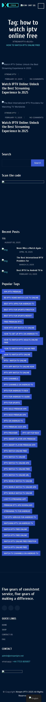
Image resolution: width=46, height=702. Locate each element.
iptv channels (11, 379)
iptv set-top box (30, 433)
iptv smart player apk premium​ (19, 439)
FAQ (3, 639)
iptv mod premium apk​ (15, 415)
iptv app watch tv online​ (16, 373)
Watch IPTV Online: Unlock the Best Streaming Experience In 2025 (20, 88)
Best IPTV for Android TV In (30, 270)
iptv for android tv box (16, 391)
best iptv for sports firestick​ (19, 310)
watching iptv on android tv (18, 523)
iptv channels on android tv (18, 385)
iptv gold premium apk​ (15, 409)
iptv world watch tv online (18, 481)
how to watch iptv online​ (17, 354)
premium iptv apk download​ (18, 505)
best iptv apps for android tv (19, 304)
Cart (31, 5)
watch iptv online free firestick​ (20, 541)
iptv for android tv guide (17, 397)
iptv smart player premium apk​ (19, 445)
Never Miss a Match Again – (30, 248)
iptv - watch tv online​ (15, 360)
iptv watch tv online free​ (17, 469)
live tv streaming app (15, 499)
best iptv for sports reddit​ (18, 316)
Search (6, 154)
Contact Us (7, 634)
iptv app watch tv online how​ (19, 366)
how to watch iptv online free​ (19, 348)
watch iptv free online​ (15, 535)
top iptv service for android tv (20, 517)
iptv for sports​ (12, 403)
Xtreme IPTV (10, 74)
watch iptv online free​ (15, 547)
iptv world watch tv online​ (18, 493)
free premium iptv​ (13, 322)
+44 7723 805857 (21, 661)
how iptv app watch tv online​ (19, 328)
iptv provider (10, 433)
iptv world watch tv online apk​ (20, 487)
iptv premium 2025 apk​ (15, 427)
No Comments (37, 79)
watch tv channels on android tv (21, 553)
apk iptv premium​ (12, 292)
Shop (4, 630)
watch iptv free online (15, 529)
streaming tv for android (17, 511)
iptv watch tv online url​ (16, 475)
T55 (3, 238)
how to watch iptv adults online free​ (21, 341)
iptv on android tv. (13, 421)
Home (4, 625)
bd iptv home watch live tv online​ (21, 298)
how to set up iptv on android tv (21, 334)
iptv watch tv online (14, 457)
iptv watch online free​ (15, 451)
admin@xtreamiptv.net (13, 655)
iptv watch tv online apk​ (16, 463)
